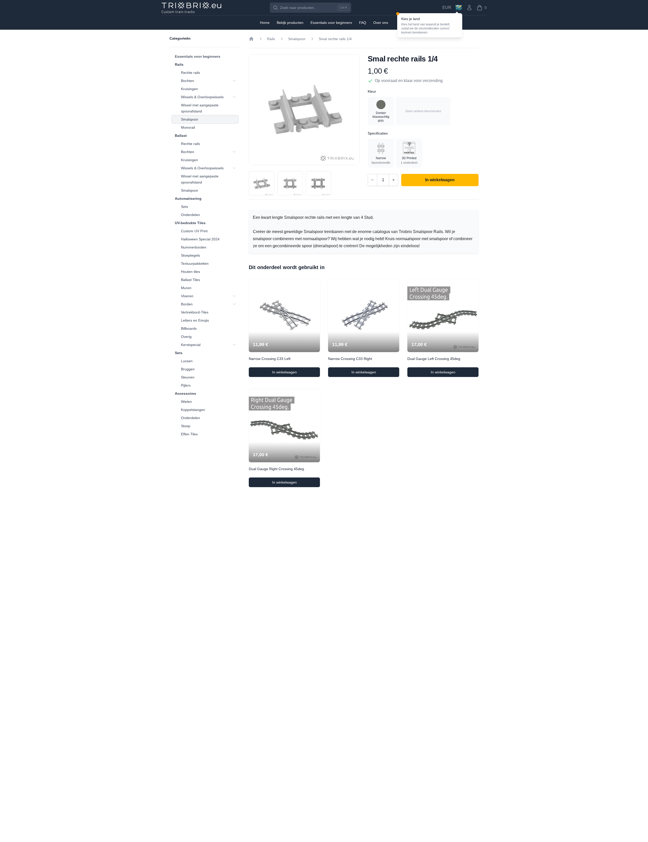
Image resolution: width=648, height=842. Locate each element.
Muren (186, 288)
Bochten (187, 81)
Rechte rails (190, 73)
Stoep (185, 426)
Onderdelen (190, 215)
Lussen (187, 361)
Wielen (186, 402)
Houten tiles (190, 272)
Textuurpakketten (195, 263)
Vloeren (187, 296)
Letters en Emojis (195, 320)
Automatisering (188, 198)
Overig (186, 337)
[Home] (251, 38)
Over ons (380, 23)
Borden (187, 304)
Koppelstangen (193, 410)
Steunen (187, 377)
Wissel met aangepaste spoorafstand (200, 108)
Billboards (189, 328)
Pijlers (186, 385)
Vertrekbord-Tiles (194, 312)
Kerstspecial (190, 345)
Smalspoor (189, 119)
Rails (179, 64)
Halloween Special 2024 (200, 239)
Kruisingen (189, 89)
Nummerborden (193, 247)
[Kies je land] (458, 7)
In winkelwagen (296, 373)
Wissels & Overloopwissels (202, 97)
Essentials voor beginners (197, 56)
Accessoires (185, 393)
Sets (184, 207)
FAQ (362, 23)
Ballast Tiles (190, 280)
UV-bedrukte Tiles (190, 223)
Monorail (188, 127)
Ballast (181, 136)
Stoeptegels (190, 255)
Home (265, 23)
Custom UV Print (194, 231)
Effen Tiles (189, 434)
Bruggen (188, 369)
